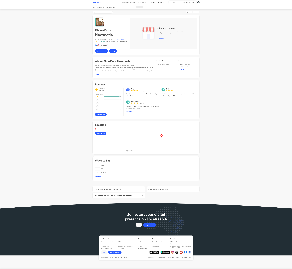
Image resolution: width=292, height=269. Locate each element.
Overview (139, 7)
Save (197, 12)
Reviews (146, 7)
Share (190, 12)
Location (153, 7)
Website (105, 45)
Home (93, 7)
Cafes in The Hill (100, 7)
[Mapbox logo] (129, 151)
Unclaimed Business (103, 12)
